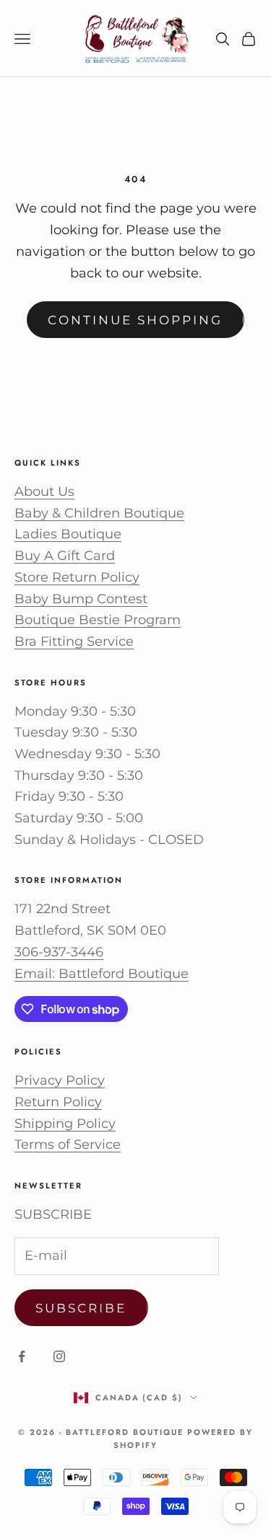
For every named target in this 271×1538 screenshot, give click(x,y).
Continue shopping (135, 320)
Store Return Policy (76, 577)
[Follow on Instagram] (59, 1356)
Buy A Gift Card (64, 556)
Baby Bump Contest (80, 599)
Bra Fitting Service (74, 641)
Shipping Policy (65, 1124)
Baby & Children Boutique (99, 513)
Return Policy (58, 1102)
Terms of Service (67, 1144)
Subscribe (81, 1308)
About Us (44, 491)
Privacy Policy (59, 1080)
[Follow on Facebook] (21, 1356)
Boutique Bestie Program (97, 620)
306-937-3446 (58, 952)
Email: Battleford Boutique (101, 974)
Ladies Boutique (67, 534)
